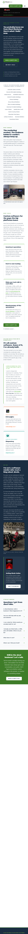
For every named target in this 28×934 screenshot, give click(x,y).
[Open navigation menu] (24, 6)
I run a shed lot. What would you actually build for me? (12, 623)
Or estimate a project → (9, 328)
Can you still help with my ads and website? (12, 616)
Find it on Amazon (13, 586)
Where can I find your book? (11, 643)
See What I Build (10, 64)
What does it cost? (9, 637)
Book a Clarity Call (15, 6)
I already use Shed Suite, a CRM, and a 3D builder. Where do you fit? (12, 630)
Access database (10, 311)
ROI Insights (17, 391)
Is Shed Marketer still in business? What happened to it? (12, 610)
